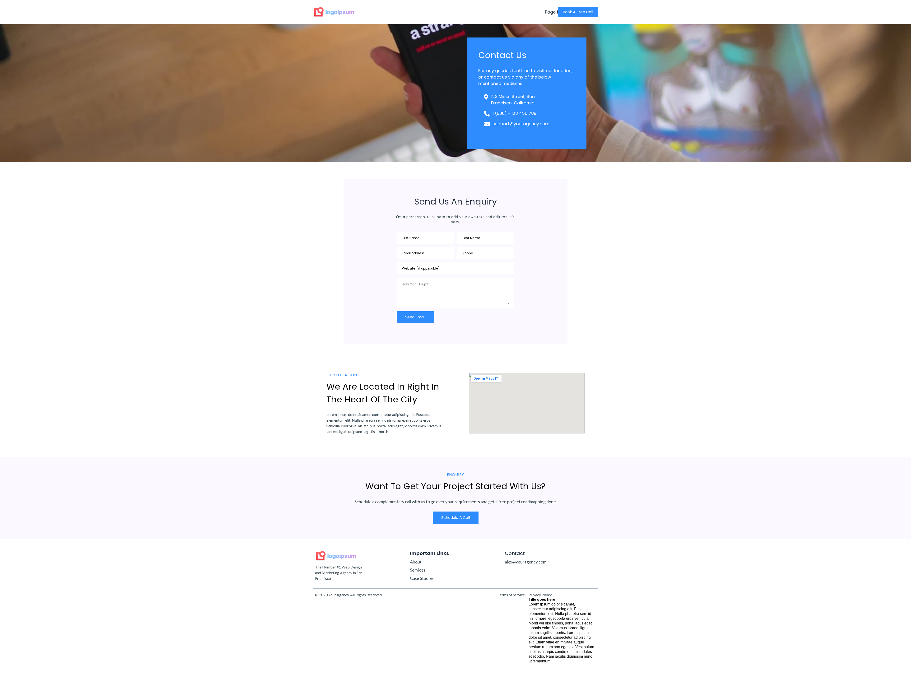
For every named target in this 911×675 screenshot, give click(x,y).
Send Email (415, 317)
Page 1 (551, 12)
